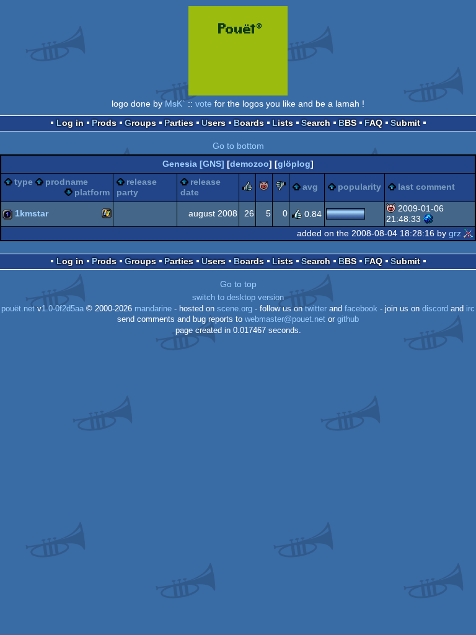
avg (310, 187)
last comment (426, 187)
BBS (347, 123)
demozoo (249, 164)
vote (203, 104)
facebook (361, 308)
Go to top (238, 284)
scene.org (234, 308)
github (348, 319)
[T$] (428, 219)
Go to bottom (238, 146)
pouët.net (18, 308)
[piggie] (264, 188)
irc (470, 308)
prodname (66, 182)
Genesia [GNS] (193, 164)
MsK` (175, 104)
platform (92, 192)
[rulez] (247, 188)
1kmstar (31, 213)
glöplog (294, 164)
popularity (359, 187)
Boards (249, 123)
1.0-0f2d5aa (63, 308)
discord (435, 308)
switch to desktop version (238, 297)
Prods (104, 123)
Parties (178, 123)
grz (455, 233)
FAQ (373, 123)
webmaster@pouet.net (285, 319)
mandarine (153, 308)
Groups (140, 123)
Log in (70, 123)
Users (213, 123)
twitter (316, 308)
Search (315, 123)
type (23, 182)
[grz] (469, 233)
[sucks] (281, 188)
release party (137, 187)
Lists (282, 123)
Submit (405, 123)
